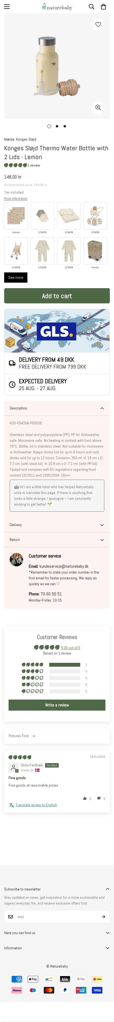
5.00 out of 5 (70, 647)
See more (15, 277)
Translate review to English (36, 804)
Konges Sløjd (26, 139)
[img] (20, 757)
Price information (15, 198)
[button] (103, 6)
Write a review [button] (57, 705)
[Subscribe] (103, 916)
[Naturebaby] (57, 6)
